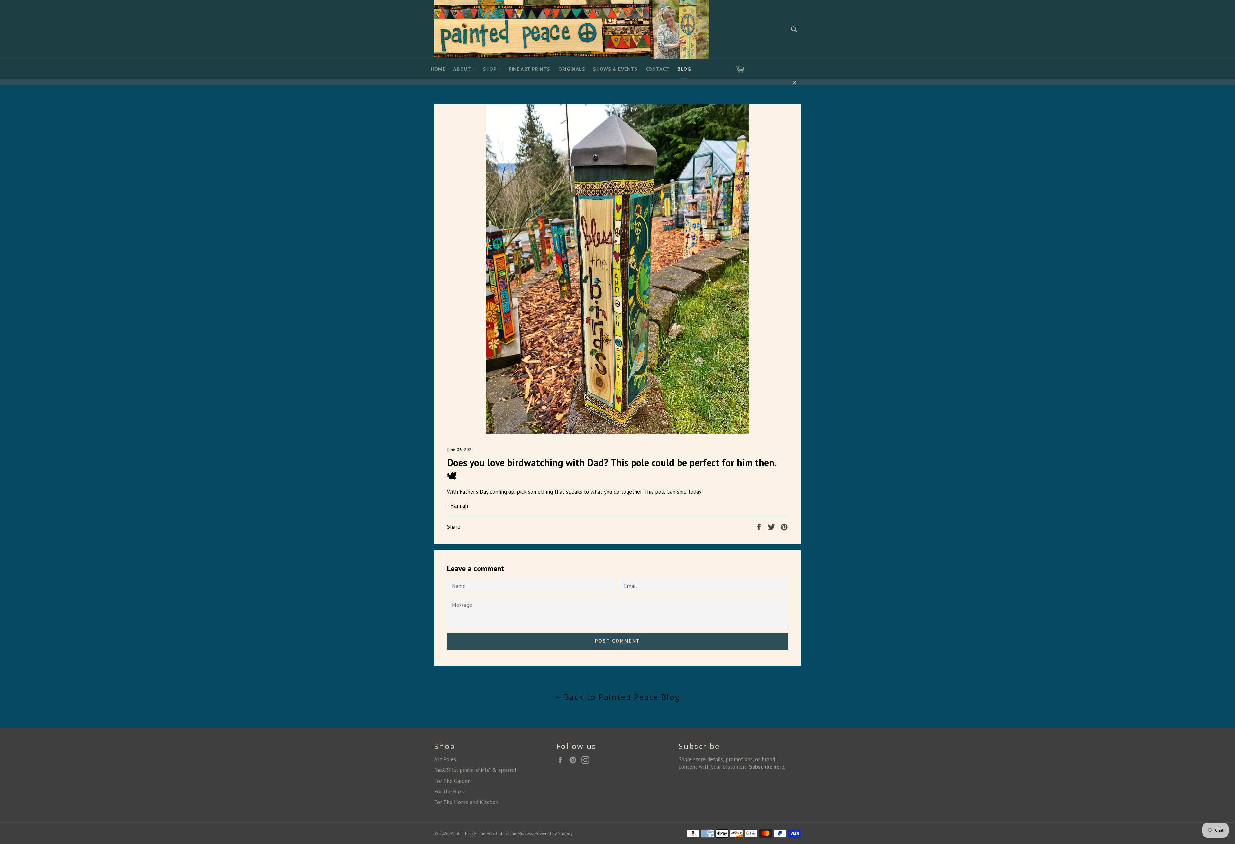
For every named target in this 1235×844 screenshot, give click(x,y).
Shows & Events (615, 69)
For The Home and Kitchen (466, 802)
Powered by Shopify (553, 833)
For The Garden (452, 780)
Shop (490, 69)
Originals (571, 69)
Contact (657, 69)
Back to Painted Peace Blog (621, 696)
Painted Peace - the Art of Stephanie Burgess (491, 833)
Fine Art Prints (529, 69)
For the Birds (449, 791)
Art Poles (445, 759)
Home (438, 69)
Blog (684, 69)
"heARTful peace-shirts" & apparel (475, 770)
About (462, 69)
